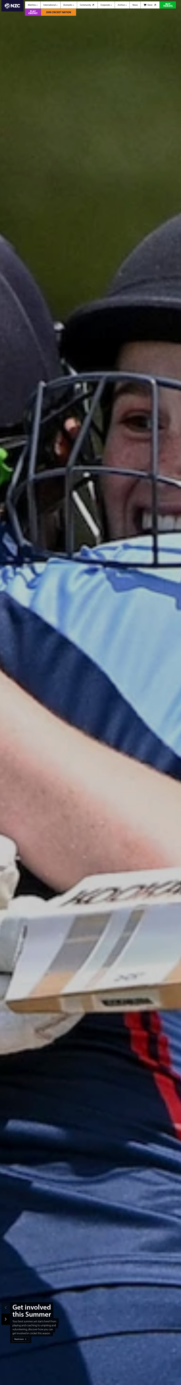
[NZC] (12, 8)
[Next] (5, 1319)
